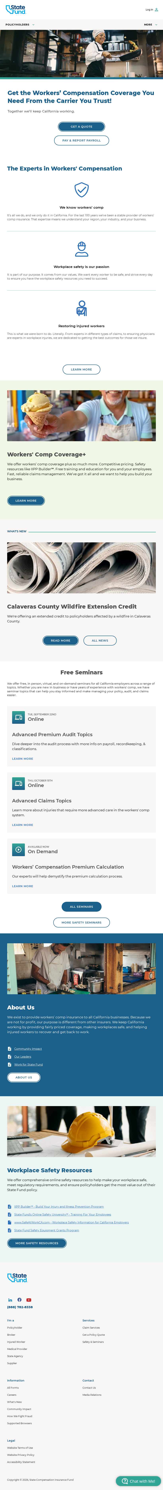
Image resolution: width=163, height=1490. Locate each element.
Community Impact (28, 1049)
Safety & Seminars (93, 1341)
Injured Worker (16, 1341)
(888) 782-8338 (20, 1307)
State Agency (15, 1356)
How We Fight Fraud (19, 1416)
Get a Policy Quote (93, 1334)
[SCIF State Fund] (16, 9)
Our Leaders (22, 1056)
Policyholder (14, 1327)
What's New (14, 1401)
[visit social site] (10, 1300)
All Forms (13, 1387)
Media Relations (91, 1394)
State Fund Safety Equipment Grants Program (46, 1230)
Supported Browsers (19, 1423)
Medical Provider (17, 1349)
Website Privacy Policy (20, 1454)
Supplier (12, 1363)
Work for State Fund (28, 1064)
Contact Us (89, 1387)
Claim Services (91, 1327)
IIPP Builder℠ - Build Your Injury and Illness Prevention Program (59, 1206)
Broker (11, 1334)
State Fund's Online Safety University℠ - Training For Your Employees (62, 1214)
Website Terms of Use (20, 1447)
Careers (11, 1394)
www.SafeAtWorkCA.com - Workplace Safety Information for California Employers (71, 1222)
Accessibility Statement (21, 1462)
